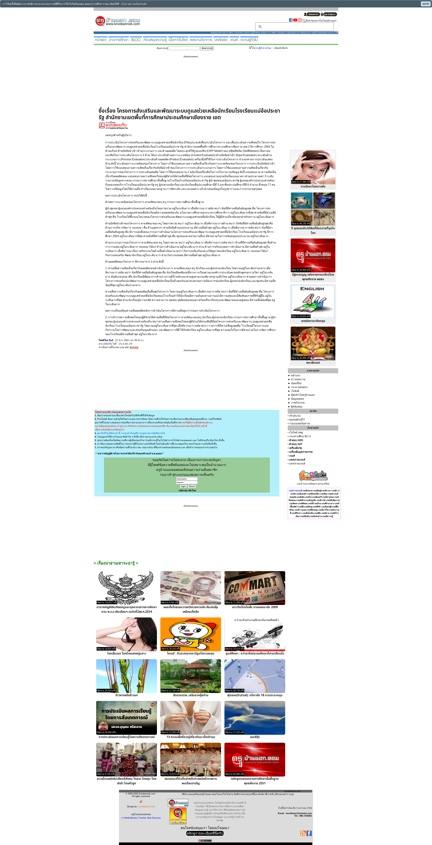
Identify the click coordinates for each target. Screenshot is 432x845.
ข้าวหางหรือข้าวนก (126, 695)
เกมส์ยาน (325, 513)
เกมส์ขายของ (328, 497)
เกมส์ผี (301, 507)
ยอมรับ (426, 4)
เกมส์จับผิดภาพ (333, 500)
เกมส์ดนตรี (317, 497)
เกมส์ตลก (293, 503)
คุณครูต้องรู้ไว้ (297, 419)
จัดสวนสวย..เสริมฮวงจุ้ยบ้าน (190, 695)
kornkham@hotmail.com (173, 447)
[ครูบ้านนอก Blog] (136, 41)
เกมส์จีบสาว (297, 513)
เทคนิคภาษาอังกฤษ (313, 321)
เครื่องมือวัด (295, 448)
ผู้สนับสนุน (296, 406)
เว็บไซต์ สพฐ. (296, 432)
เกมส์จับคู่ (308, 507)
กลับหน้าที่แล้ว (281, 48)
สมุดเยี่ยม (296, 383)
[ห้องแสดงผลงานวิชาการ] (200, 41)
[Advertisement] (191, 84)
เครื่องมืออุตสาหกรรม (301, 452)
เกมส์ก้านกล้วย (314, 503)
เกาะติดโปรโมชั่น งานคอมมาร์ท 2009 (255, 607)
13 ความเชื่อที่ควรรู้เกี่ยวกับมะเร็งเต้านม (190, 737)
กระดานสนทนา (299, 387)
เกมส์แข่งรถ (307, 490)
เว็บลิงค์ (295, 391)
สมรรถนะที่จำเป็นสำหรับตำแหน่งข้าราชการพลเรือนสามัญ (191, 781)
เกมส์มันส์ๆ (304, 516)
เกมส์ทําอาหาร (327, 503)
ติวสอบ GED (296, 440)
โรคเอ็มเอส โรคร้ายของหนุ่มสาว (126, 653)
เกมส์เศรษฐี (326, 507)
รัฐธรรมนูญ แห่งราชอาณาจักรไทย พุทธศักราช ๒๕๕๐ (313, 276)
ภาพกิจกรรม (298, 402)
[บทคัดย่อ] (221, 41)
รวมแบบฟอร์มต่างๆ (299, 423)
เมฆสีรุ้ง (255, 737)
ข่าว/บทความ (298, 379)
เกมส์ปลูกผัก (311, 500)
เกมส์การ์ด (321, 500)
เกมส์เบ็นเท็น (308, 513)
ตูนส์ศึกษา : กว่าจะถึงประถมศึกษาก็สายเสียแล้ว (255, 653)
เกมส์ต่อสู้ (317, 490)
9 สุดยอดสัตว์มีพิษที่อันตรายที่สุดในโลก (313, 230)
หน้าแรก (295, 375)
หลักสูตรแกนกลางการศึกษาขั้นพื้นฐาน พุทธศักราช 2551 (255, 781)
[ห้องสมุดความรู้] (155, 41)
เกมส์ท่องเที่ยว (313, 494)
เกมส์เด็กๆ (300, 500)
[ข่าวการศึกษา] (118, 41)
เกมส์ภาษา (326, 490)
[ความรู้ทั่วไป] (249, 41)
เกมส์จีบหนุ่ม (312, 510)
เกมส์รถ (308, 497)
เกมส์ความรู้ (327, 516)
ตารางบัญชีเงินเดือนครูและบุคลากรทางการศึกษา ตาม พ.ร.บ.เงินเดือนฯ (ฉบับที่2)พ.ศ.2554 (127, 609)
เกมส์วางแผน (300, 510)
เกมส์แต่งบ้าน (316, 516)
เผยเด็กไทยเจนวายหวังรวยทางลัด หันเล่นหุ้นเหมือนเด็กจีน (190, 609)
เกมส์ (292, 455)
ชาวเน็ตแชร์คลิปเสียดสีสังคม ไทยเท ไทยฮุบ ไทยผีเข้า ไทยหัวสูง (126, 781)
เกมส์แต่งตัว (301, 494)
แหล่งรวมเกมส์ (297, 459)
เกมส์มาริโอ (323, 510)
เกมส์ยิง (317, 513)
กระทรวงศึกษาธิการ (300, 436)
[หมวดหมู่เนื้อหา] (178, 41)
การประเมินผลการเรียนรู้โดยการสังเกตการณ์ (127, 737)
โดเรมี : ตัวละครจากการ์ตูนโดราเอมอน (190, 653)
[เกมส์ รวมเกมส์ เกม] (234, 41)
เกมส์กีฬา (317, 507)
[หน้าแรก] (101, 41)
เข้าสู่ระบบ (294, 415)
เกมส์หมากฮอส (326, 494)
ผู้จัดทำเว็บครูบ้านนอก (303, 395)
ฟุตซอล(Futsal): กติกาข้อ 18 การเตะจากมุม (254, 695)
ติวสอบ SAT (295, 444)
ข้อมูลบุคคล (297, 398)
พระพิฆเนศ (313, 362)
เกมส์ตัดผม (303, 503)
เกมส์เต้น (301, 497)
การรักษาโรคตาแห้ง (313, 186)
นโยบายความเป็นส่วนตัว (134, 4)
